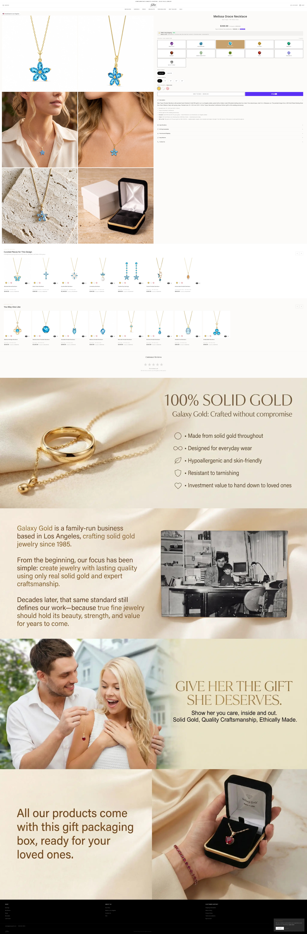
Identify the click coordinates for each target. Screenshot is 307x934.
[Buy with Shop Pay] (274, 94)
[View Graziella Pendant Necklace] (74, 324)
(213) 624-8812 (21, 926)
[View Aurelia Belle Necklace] (74, 271)
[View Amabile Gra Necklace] (188, 324)
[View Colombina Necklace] (102, 271)
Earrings (136, 9)
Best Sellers (173, 9)
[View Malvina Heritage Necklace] (17, 324)
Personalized (162, 9)
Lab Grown (8, 918)
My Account (209, 918)
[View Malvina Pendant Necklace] (102, 324)
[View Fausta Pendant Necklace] (159, 271)
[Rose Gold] (167, 88)
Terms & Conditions (210, 915)
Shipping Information (211, 907)
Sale (181, 9)
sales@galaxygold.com (10, 926)
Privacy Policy (209, 913)
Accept (280, 928)
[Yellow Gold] (159, 88)
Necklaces (128, 9)
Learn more (291, 924)
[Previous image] (5, 271)
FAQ (106, 915)
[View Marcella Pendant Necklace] (131, 324)
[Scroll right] (301, 253)
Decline (287, 928)
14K (28, 283)
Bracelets (152, 9)
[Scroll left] (297, 253)
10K (26, 283)
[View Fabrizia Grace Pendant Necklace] (45, 324)
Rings (144, 9)
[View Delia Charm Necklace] (45, 271)
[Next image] (29, 271)
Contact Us (108, 913)
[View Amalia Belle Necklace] (216, 324)
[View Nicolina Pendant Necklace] (159, 324)
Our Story (107, 907)
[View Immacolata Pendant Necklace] (188, 271)
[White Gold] (163, 88)
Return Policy (209, 910)
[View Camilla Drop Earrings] (131, 271)
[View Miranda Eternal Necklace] (17, 271)
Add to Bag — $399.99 (201, 94)
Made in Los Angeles (110, 910)
